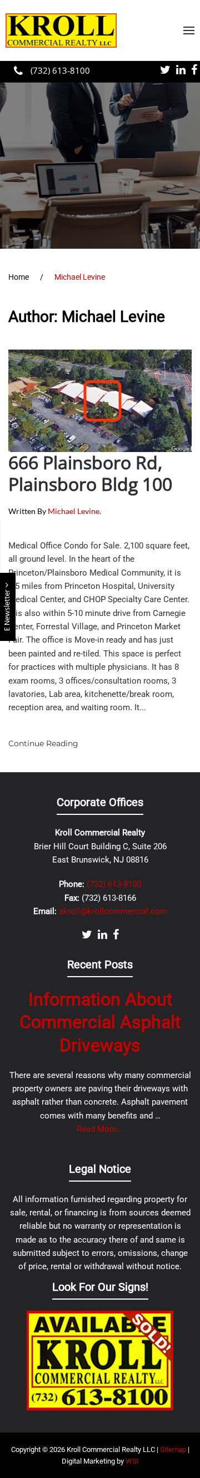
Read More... (100, 1129)
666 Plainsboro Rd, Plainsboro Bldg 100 (90, 472)
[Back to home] (61, 30)
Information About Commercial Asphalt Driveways (100, 1022)
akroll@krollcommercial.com (113, 911)
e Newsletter (7, 609)
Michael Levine (73, 511)
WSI (132, 1461)
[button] (188, 30)
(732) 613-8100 (59, 70)
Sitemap (173, 1449)
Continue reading (43, 743)
